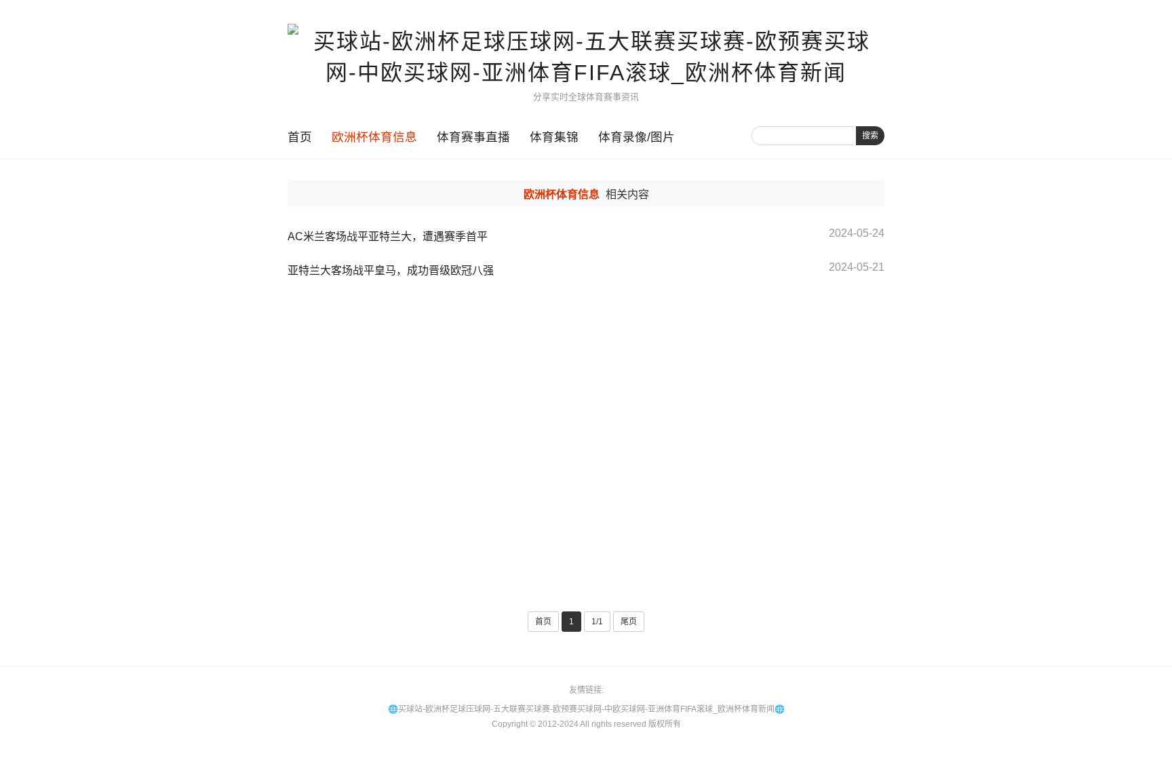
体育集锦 (554, 137)
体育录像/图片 (636, 137)
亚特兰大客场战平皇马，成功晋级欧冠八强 (391, 270)
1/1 (597, 621)
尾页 (629, 621)
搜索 (870, 135)
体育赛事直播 (473, 137)
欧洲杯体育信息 (374, 137)
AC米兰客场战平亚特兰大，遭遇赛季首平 (388, 236)
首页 (300, 137)
